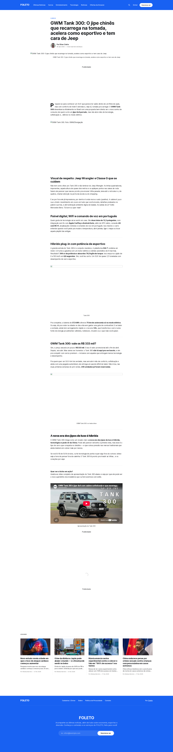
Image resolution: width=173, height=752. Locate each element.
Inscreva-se (146, 5)
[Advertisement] (86, 82)
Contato (108, 700)
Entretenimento (61, 5)
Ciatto (150, 700)
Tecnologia (74, 5)
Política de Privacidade (93, 700)
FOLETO (24, 4)
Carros (50, 5)
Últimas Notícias (39, 5)
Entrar (135, 5)
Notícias (84, 5)
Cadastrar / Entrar (68, 700)
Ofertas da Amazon (97, 5)
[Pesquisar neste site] (129, 5)
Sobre (80, 700)
